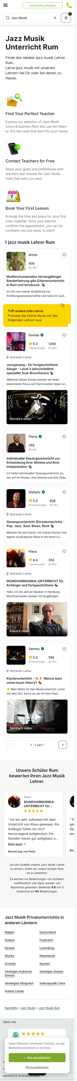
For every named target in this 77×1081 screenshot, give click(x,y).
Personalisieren (37, 1067)
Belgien (9, 932)
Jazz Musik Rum (49, 1008)
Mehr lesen (15, 844)
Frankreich (46, 940)
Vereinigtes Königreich (19, 983)
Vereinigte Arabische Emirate (18, 973)
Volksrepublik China (52, 983)
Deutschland (47, 932)
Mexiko (9, 955)
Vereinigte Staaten (51, 971)
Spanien (44, 963)
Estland (9, 940)
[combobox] (31, 18)
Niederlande (47, 955)
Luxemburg (46, 947)
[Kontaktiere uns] (69, 5)
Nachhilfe (11, 1008)
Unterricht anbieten (42, 5)
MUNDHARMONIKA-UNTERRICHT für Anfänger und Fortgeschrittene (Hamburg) (39, 804)
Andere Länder (14, 991)
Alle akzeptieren (38, 1058)
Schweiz (10, 963)
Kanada (10, 947)
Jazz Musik (28, 1008)
